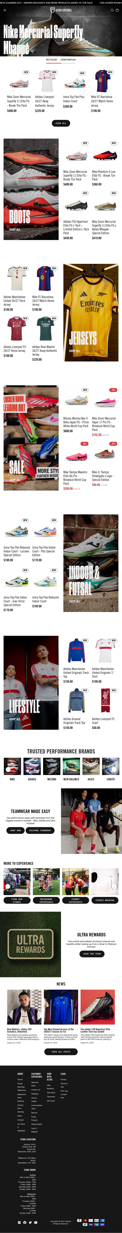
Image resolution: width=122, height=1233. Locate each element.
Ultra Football (66, 1221)
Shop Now (15, 830)
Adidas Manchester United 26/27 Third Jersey (14, 300)
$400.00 (11, 111)
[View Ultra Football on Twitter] (30, 1222)
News (20, 1116)
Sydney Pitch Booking (21, 1108)
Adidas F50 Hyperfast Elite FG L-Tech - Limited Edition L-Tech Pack (76, 227)
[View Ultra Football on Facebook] (25, 1222)
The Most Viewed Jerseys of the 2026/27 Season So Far (59, 1030)
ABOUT (20, 1073)
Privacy (63, 1079)
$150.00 (68, 681)
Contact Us (35, 1090)
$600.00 (68, 431)
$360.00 (96, 184)
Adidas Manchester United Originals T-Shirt (103, 672)
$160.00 (8, 309)
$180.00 (8, 560)
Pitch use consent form (64, 1094)
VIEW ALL (61, 123)
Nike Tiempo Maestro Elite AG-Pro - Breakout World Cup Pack (75, 478)
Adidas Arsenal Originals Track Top (74, 721)
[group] (61, 91)
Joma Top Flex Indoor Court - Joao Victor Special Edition (15, 601)
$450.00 (68, 238)
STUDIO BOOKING (105, 900)
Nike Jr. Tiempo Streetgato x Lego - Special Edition (103, 476)
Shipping (34, 1094)
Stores (20, 1079)
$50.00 (96, 728)
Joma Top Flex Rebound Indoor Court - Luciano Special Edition (17, 551)
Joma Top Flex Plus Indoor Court (73, 99)
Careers (21, 1120)
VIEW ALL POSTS (61, 1052)
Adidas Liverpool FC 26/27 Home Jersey (15, 349)
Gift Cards (51, 1101)
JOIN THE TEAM (92, 954)
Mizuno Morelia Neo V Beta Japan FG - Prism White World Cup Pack (76, 422)
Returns (34, 1113)
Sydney (33, 1175)
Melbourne (31, 1194)
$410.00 (96, 238)
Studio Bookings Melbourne (22, 1087)
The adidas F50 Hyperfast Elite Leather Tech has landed (95, 1030)
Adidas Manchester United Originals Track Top (76, 672)
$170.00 (37, 560)
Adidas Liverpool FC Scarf (103, 721)
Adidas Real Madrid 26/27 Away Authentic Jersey (44, 350)
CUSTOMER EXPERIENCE (36, 1075)
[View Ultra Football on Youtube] (36, 1222)
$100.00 (96, 681)
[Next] (109, 91)
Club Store (51, 1093)
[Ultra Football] (61, 10)
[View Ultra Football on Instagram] (19, 1222)
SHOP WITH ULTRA (49, 1076)
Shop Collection (14, 47)
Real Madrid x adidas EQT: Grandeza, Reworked (19, 1030)
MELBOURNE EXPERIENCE (46, 900)
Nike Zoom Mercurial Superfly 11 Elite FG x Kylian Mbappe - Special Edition (104, 227)
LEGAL (63, 1073)
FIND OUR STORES (17, 900)
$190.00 (95, 111)
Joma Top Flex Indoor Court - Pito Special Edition (44, 551)
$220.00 (39, 111)
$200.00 (67, 106)
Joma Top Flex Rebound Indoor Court (45, 599)
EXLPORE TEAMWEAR (40, 830)
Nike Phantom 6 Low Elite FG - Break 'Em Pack (103, 175)
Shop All (14, 229)
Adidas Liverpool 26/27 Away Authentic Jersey (44, 101)
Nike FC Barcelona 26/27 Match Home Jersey (102, 101)
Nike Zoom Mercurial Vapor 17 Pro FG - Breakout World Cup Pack (104, 424)
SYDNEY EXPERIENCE (75, 900)
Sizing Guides (36, 1124)
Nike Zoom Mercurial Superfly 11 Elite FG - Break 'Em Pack (19, 101)
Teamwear (51, 1097)
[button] (112, 10)
